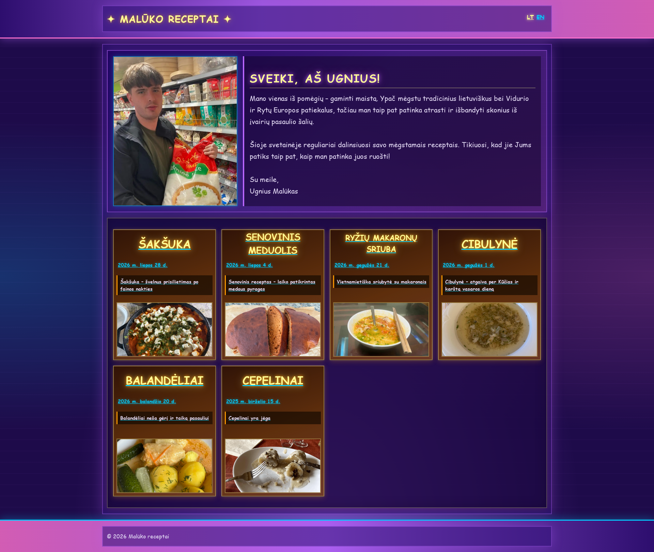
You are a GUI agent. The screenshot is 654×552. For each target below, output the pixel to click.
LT (530, 17)
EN (540, 17)
